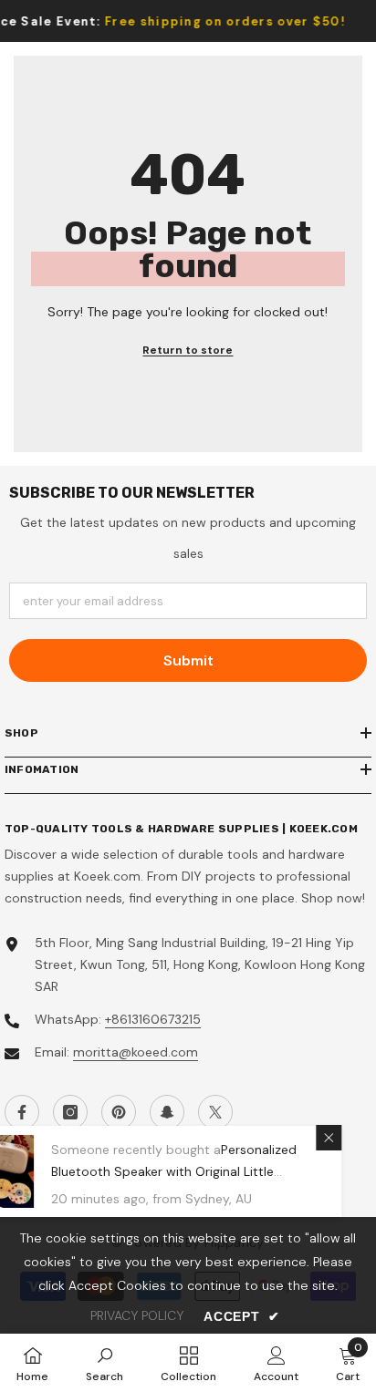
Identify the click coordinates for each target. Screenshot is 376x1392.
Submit (188, 660)
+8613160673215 (153, 1019)
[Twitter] (215, 1112)
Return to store (187, 350)
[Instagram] (70, 1112)
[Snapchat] (167, 1112)
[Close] (360, 1137)
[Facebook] (22, 1112)
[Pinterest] (118, 1112)
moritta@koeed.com (135, 1052)
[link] (104, 1362)
